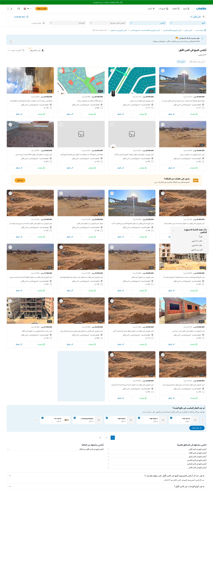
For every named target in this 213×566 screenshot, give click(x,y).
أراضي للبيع (188, 30)
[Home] (205, 30)
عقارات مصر (199, 30)
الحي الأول (177, 105)
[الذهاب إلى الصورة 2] (131, 92)
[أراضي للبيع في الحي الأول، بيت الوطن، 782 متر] (131, 134)
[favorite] (163, 70)
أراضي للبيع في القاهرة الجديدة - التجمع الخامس (145, 30)
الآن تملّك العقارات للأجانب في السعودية (107, 2)
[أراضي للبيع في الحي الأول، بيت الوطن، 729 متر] (81, 134)
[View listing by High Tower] (113, 94)
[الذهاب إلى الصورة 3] (130, 92)
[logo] (201, 8)
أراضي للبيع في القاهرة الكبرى (172, 30)
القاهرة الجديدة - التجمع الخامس (191, 105)
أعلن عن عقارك (41, 9)
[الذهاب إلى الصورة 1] (183, 92)
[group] (182, 80)
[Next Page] (100, 437)
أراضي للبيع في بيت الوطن (118, 30)
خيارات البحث (36, 23)
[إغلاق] (173, 230)
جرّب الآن (20, 180)
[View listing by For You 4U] (62, 94)
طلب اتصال (195, 428)
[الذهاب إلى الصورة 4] (28, 92)
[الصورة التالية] (163, 80)
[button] (186, 8)
